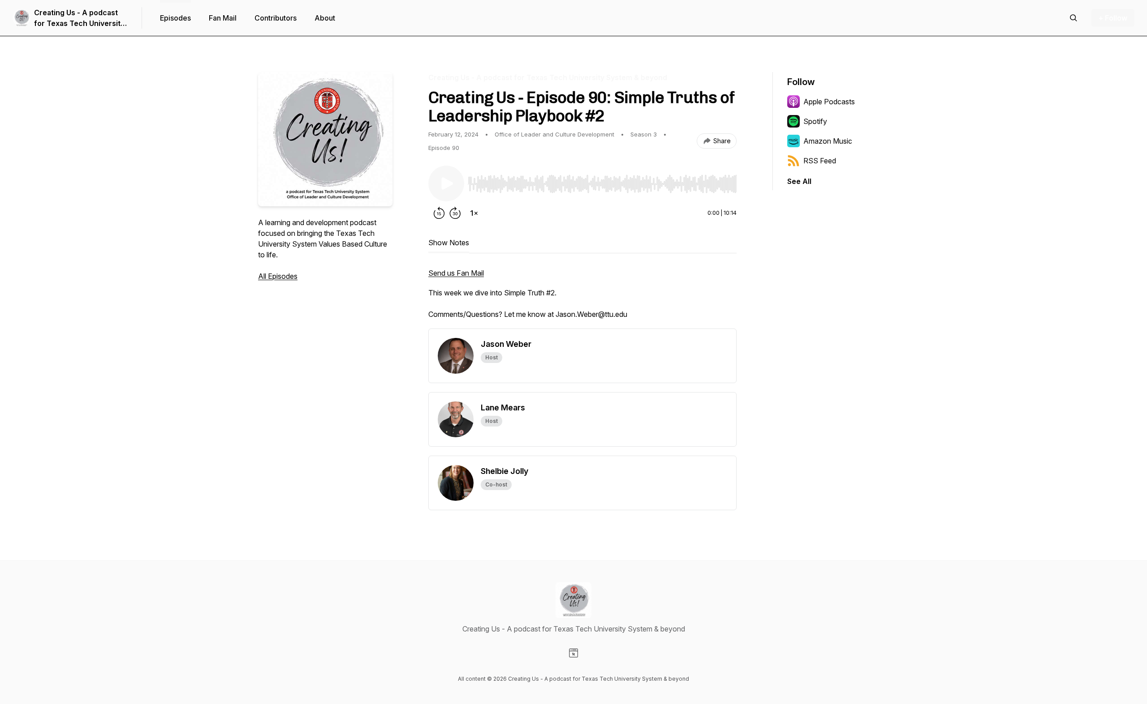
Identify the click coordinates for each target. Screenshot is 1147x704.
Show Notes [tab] (448, 242)
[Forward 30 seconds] (455, 213)
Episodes (175, 17)
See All (799, 181)
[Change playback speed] (474, 213)
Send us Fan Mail (456, 273)
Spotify (815, 121)
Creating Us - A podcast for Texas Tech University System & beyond (79, 18)
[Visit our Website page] (573, 653)
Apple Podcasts (829, 101)
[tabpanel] (582, 298)
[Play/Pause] (446, 183)
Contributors (275, 17)
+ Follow (1113, 17)
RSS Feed (819, 160)
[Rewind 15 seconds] (439, 213)
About (325, 17)
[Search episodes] (1073, 18)
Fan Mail (223, 17)
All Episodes (278, 276)
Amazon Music (827, 141)
